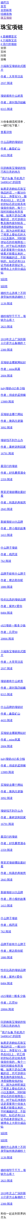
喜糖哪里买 (9, 36)
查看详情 (6, 132)
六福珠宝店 (9, 40)
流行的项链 (9, 44)
